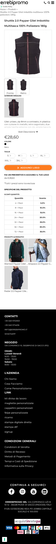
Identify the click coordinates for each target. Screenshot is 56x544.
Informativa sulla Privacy (19, 466)
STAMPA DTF (11, 427)
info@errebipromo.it (16, 329)
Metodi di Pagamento (17, 456)
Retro (23, 93)
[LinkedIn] (45, 492)
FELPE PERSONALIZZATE (16, 412)
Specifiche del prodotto (18, 189)
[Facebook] (11, 492)
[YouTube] (33, 492)
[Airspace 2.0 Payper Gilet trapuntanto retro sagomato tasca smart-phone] (40, 250)
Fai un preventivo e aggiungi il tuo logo (26, 175)
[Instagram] (22, 492)
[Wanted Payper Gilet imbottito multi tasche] (16, 250)
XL (41, 155)
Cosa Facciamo (13, 383)
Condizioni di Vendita (17, 447)
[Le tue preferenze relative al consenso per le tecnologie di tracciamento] (4, 539)
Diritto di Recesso (15, 451)
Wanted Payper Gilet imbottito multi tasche (27, 264)
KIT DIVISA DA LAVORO (15, 398)
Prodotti (12, 9)
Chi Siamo (11, 379)
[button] (49, 2)
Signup (9, 431)
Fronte (10, 93)
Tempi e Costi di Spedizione (21, 461)
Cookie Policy (7, 6)
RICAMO (9, 417)
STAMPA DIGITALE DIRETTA (18, 422)
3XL (18, 160)
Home (3, 9)
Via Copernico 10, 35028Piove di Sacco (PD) (27, 345)
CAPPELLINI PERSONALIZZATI (19, 408)
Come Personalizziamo (18, 388)
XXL (7, 160)
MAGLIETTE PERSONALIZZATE (19, 403)
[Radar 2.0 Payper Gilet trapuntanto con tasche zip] (16, 277)
